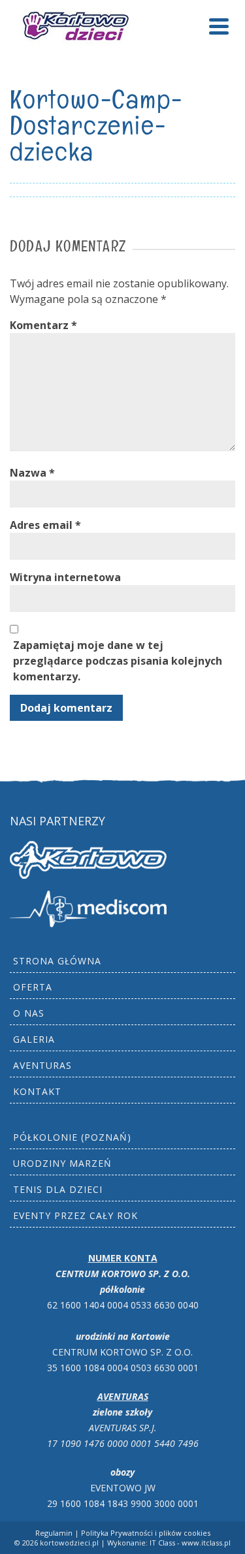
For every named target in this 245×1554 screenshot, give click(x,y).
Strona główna (57, 961)
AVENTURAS (42, 1065)
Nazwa (32, 473)
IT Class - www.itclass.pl (190, 1542)
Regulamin (54, 1533)
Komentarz (43, 325)
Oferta (32, 987)
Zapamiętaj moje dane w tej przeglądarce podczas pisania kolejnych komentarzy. (117, 661)
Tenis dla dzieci (58, 1189)
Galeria (34, 1039)
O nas (28, 1013)
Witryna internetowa (65, 577)
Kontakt (37, 1091)
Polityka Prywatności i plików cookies (145, 1533)
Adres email (45, 525)
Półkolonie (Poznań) (72, 1137)
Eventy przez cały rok (75, 1215)
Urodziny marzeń (62, 1163)
